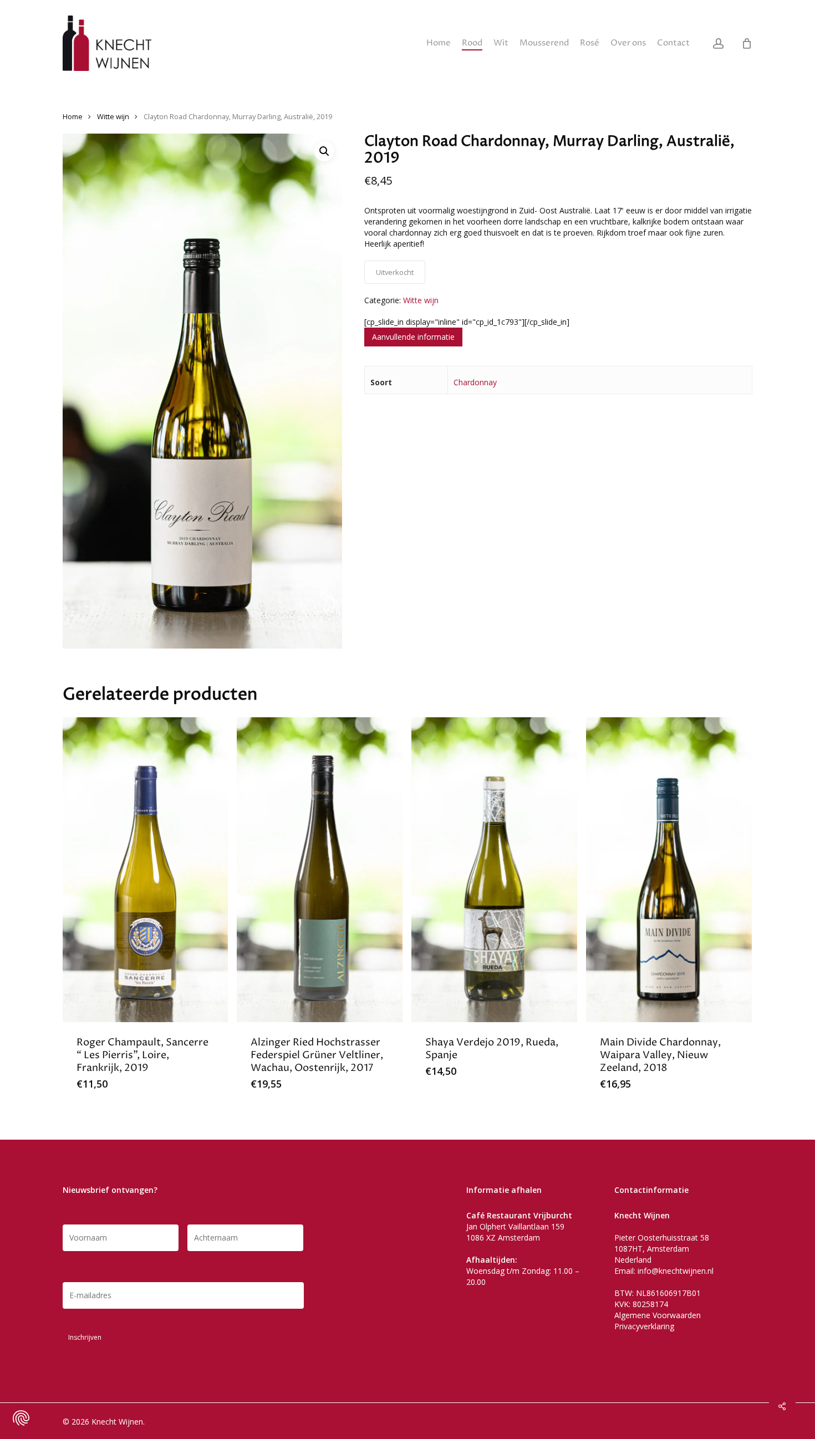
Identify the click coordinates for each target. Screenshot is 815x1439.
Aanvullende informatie (413, 336)
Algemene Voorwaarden (657, 1315)
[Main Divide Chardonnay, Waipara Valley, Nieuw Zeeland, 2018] (669, 869)
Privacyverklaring (644, 1326)
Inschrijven (84, 1337)
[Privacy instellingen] (21, 1418)
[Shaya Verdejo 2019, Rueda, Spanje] (494, 870)
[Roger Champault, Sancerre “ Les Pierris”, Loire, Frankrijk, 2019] (145, 869)
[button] (324, 151)
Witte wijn (113, 116)
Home (73, 116)
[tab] (413, 337)
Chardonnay (475, 382)
